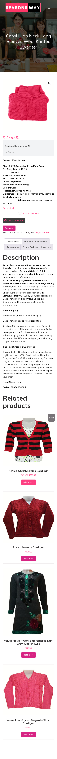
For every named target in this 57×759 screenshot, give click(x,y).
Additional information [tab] (35, 241)
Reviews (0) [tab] (13, 247)
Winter (45, 232)
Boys (38, 232)
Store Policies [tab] (30, 247)
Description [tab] (13, 241)
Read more (28, 558)
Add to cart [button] (28, 482)
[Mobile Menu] (49, 7)
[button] (49, 83)
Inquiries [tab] (46, 247)
